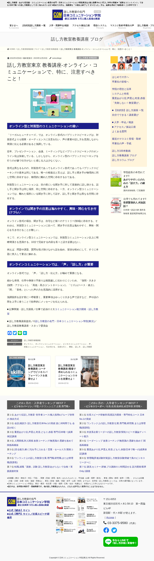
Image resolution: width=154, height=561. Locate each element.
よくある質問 (119, 131)
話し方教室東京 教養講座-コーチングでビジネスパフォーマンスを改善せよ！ (37, 372)
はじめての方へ (120, 77)
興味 (71, 347)
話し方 (77, 347)
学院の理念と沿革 (121, 89)
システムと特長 (120, 93)
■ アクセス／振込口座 (124, 127)
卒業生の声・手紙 (121, 143)
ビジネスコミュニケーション (74, 344)
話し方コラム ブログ (123, 160)
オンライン (28, 344)
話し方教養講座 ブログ (124, 155)
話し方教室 (87, 347)
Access (110, 517)
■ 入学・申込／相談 (122, 122)
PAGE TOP (147, 541)
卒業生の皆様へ (120, 81)
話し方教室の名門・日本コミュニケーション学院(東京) (64, 321)
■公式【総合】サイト (18, 510)
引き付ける (50, 347)
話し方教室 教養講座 (88, 58)
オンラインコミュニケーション (48, 344)
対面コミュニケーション (34, 347)
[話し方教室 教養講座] (90, 360)
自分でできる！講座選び (125, 115)
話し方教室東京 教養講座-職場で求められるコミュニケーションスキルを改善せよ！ (67, 372)
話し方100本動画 (121, 151)
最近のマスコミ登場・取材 (126, 139)
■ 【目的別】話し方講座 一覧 (128, 110)
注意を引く (62, 347)
